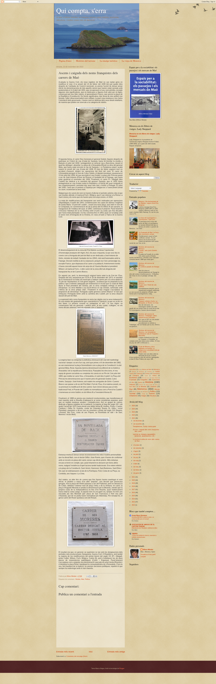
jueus (156, 384)
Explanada (132, 380)
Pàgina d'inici (65, 60)
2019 (133, 483)
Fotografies (144, 380)
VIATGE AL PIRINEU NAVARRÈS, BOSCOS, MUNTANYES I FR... (144, 435)
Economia (133, 378)
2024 (133, 412)
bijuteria (134, 371)
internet (141, 384)
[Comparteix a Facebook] (94, 576)
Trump (143, 393)
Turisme (152, 393)
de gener (136, 473)
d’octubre (136, 445)
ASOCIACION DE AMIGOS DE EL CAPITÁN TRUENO (143, 525)
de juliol (136, 454)
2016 (133, 492)
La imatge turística (108, 60)
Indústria (132, 384)
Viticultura (153, 396)
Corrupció (136, 375)
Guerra (140, 382)
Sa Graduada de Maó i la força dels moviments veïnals (149, 233)
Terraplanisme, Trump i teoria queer (144, 426)
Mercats (157, 389)
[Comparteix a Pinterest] (96, 576)
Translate (145, 191)
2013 (133, 502)
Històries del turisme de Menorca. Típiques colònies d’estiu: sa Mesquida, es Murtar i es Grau (148, 300)
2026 (133, 406)
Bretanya (141, 371)
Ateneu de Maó (146, 369)
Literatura (153, 386)
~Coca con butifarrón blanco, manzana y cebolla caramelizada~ (144, 536)
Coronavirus (156, 373)
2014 (133, 499)
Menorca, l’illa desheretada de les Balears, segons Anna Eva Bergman (148, 203)
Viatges (143, 396)
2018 (133, 486)
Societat (132, 393)
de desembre (137, 421)
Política (87, 579)
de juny (136, 457)
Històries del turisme (85, 60)
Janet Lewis (149, 384)
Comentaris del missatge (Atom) (76, 656)
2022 (133, 418)
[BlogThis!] (90, 576)
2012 (133, 505)
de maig (136, 460)
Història (77, 579)
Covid (146, 375)
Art (139, 369)
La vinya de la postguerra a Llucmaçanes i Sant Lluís (147, 218)
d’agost (136, 451)
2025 (133, 409)
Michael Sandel (136, 391)
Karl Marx (132, 386)
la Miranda (142, 386)
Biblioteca (157, 369)
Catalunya (139, 373)
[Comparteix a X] (92, 576)
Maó (82, 579)
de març (136, 467)
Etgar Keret (155, 377)
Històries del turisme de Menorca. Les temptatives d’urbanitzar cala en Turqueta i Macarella (148, 332)
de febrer (136, 470)
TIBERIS (135, 534)
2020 (133, 480)
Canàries (149, 371)
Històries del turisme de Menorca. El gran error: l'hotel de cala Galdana (147, 284)
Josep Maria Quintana (139, 515)
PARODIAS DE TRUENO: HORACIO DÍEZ (144, 528)
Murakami (145, 391)
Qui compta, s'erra (81, 10)
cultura (154, 375)
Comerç (147, 373)
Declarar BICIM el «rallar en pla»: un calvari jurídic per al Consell (143, 518)
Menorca (142, 389)
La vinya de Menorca (131, 60)
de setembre (137, 448)
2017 (133, 489)
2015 (133, 495)
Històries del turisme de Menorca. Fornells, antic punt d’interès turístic (148, 249)
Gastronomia (156, 379)
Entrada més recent (65, 652)
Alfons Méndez (148, 549)
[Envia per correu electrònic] (88, 576)
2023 (133, 415)
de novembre (137, 424)
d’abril (135, 464)
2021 (133, 477)
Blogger (121, 668)
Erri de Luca (145, 377)
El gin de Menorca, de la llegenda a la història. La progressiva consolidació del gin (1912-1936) (149, 349)
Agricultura (132, 369)
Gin (133, 382)
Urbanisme (133, 396)
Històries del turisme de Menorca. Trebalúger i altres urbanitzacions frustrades (148, 315)
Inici (90, 652)
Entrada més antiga (116, 652)
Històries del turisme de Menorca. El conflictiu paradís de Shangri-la (149, 265)
